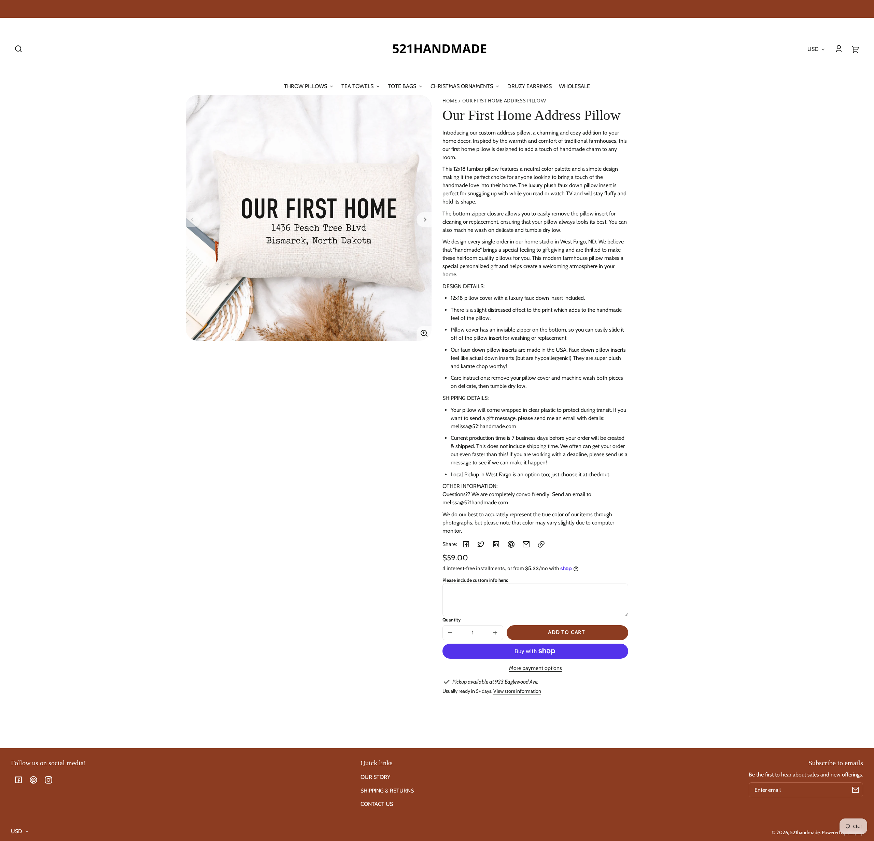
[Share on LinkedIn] (496, 544)
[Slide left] (193, 219)
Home (449, 101)
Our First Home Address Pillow (504, 101)
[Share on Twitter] (481, 544)
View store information (517, 691)
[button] (18, 48)
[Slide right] (424, 219)
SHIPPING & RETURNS (387, 790)
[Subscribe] (855, 789)
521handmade (805, 832)
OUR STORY (375, 777)
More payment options (535, 668)
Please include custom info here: (475, 580)
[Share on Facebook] (466, 544)
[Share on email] (526, 544)
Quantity (451, 619)
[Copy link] (541, 544)
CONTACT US (377, 804)
